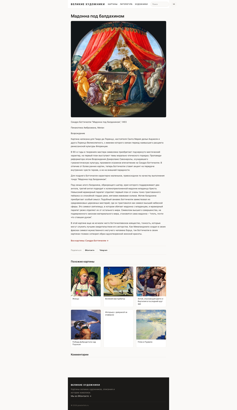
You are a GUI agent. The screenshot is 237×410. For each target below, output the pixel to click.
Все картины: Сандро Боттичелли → (90, 240)
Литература (126, 4)
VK (174, 4)
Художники (141, 4)
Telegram (103, 250)
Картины (113, 4)
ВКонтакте (89, 250)
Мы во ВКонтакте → (81, 396)
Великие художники (88, 4)
